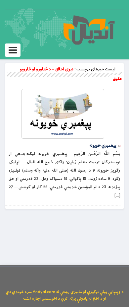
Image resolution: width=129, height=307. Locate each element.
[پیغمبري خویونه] (63, 114)
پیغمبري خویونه (103, 146)
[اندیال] (89, 30)
